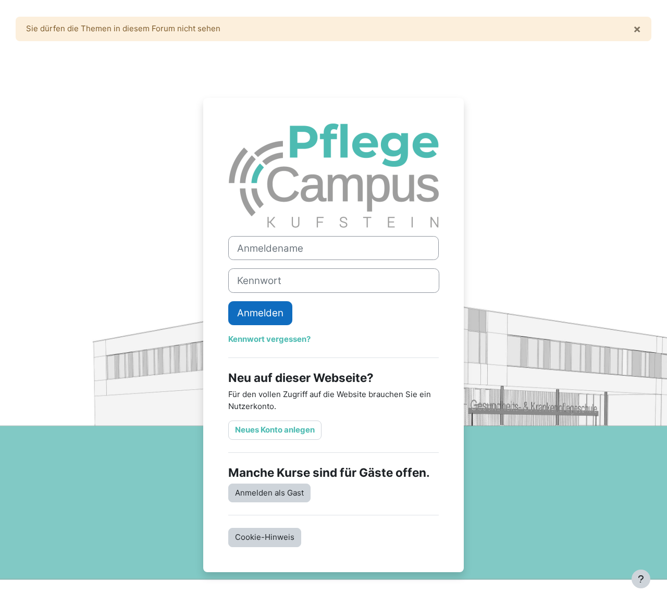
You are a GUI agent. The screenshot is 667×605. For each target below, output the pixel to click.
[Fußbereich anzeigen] (641, 579)
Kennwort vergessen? (269, 339)
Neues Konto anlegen (275, 430)
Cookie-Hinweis (264, 537)
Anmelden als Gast (269, 493)
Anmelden (260, 313)
